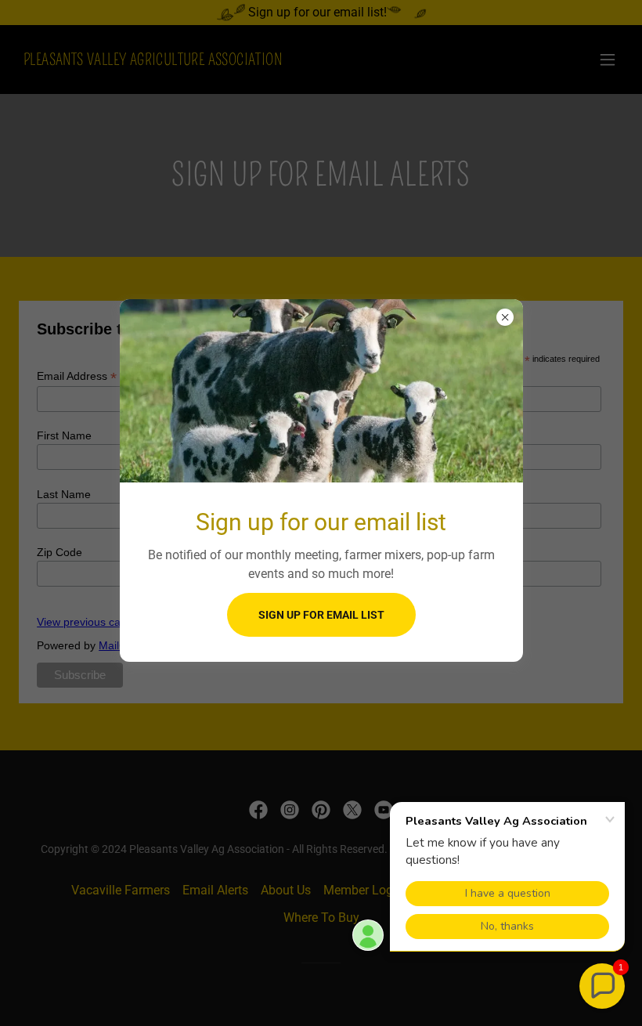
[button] (602, 986)
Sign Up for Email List (321, 615)
